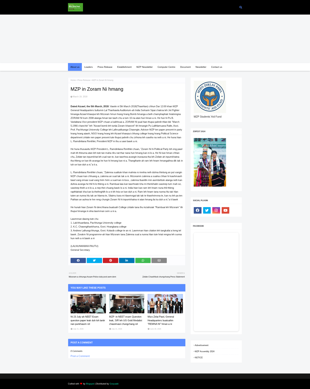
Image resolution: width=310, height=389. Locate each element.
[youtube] (225, 210)
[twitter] (207, 210)
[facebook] (198, 210)
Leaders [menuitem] (88, 67)
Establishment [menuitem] (124, 67)
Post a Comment (80, 356)
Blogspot (90, 384)
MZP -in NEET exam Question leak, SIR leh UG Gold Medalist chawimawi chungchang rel (125, 320)
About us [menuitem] (74, 67)
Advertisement (201, 345)
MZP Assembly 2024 (204, 351)
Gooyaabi (114, 384)
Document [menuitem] (185, 67)
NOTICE (199, 357)
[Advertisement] (155, 38)
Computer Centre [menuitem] (166, 67)
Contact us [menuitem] (216, 67)
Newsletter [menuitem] (201, 67)
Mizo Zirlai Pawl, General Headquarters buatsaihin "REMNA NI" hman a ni (161, 320)
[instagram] (216, 210)
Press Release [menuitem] (105, 67)
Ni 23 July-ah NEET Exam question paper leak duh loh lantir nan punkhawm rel (88, 320)
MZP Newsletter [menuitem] (144, 67)
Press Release (84, 80)
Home (73, 80)
